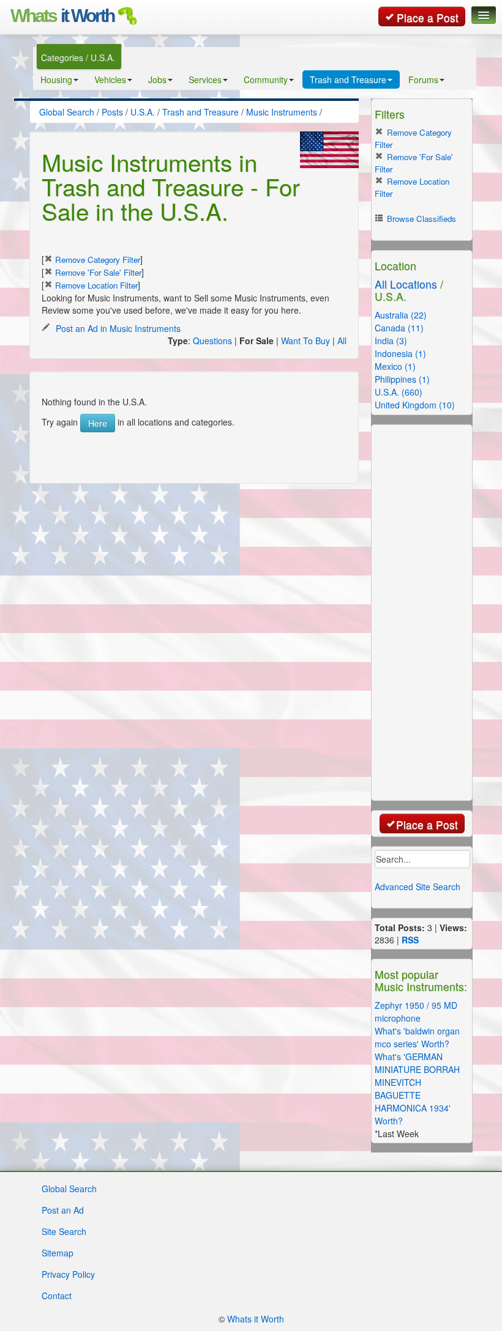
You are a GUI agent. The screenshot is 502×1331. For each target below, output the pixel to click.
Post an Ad (63, 1210)
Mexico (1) (395, 366)
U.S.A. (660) (398, 392)
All (342, 340)
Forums (423, 79)
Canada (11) (399, 328)
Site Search (64, 1231)
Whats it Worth (255, 1319)
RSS (410, 940)
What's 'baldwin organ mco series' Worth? (417, 1037)
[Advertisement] (197, 450)
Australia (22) (401, 315)
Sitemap (57, 1253)
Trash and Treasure (348, 79)
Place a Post (428, 17)
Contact (57, 1295)
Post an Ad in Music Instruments (117, 328)
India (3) (391, 340)
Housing (56, 79)
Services (205, 79)
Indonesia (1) (400, 353)
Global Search (69, 1188)
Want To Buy (305, 340)
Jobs (157, 79)
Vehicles (110, 79)
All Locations (406, 284)
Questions (212, 340)
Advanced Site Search (417, 886)
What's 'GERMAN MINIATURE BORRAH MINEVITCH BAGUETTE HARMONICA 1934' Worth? (417, 1088)
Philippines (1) (402, 379)
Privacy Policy (68, 1274)
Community (266, 79)
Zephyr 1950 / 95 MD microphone (416, 1011)
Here (97, 423)
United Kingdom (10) (415, 405)
